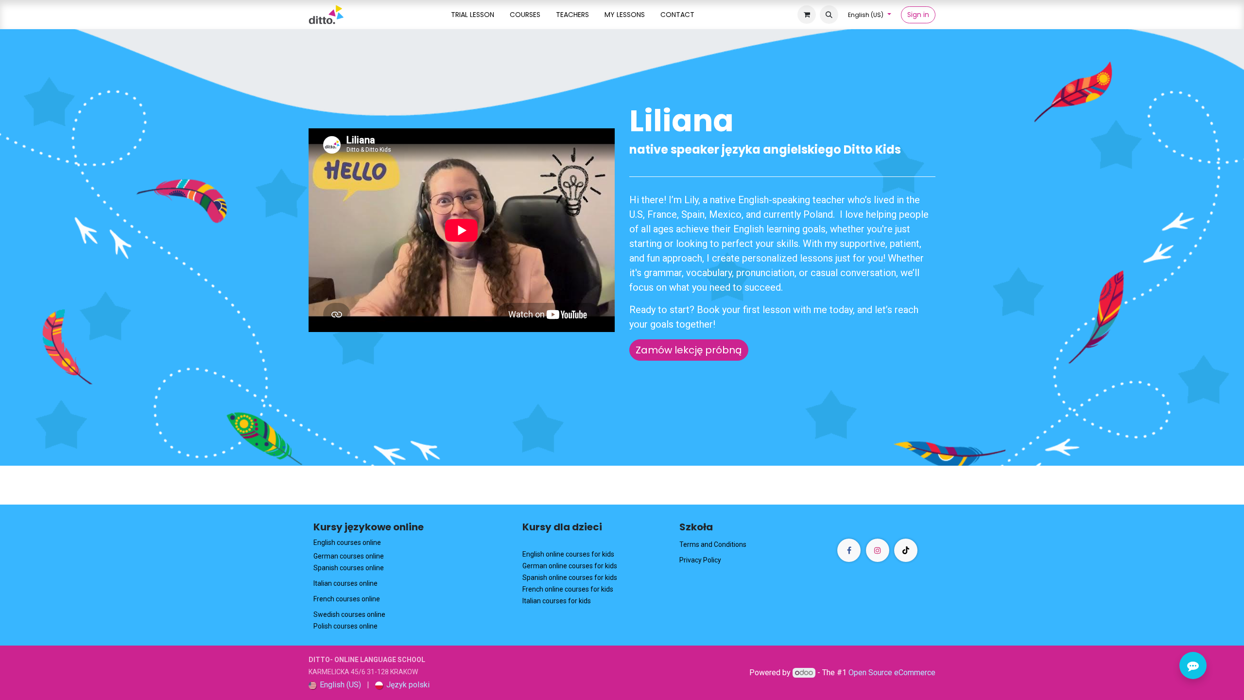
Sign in (918, 14)
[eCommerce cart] (806, 14)
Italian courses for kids (556, 601)
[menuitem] (472, 15)
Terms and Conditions (712, 544)
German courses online (348, 556)
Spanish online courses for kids (569, 577)
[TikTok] (905, 550)
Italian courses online (345, 583)
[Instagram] (877, 550)
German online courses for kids (569, 566)
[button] (829, 14)
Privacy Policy (700, 560)
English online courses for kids (568, 554)
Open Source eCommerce (891, 672)
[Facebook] (849, 550)
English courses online (347, 542)
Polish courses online (345, 626)
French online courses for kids (567, 589)
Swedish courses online (349, 614)
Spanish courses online (348, 568)
